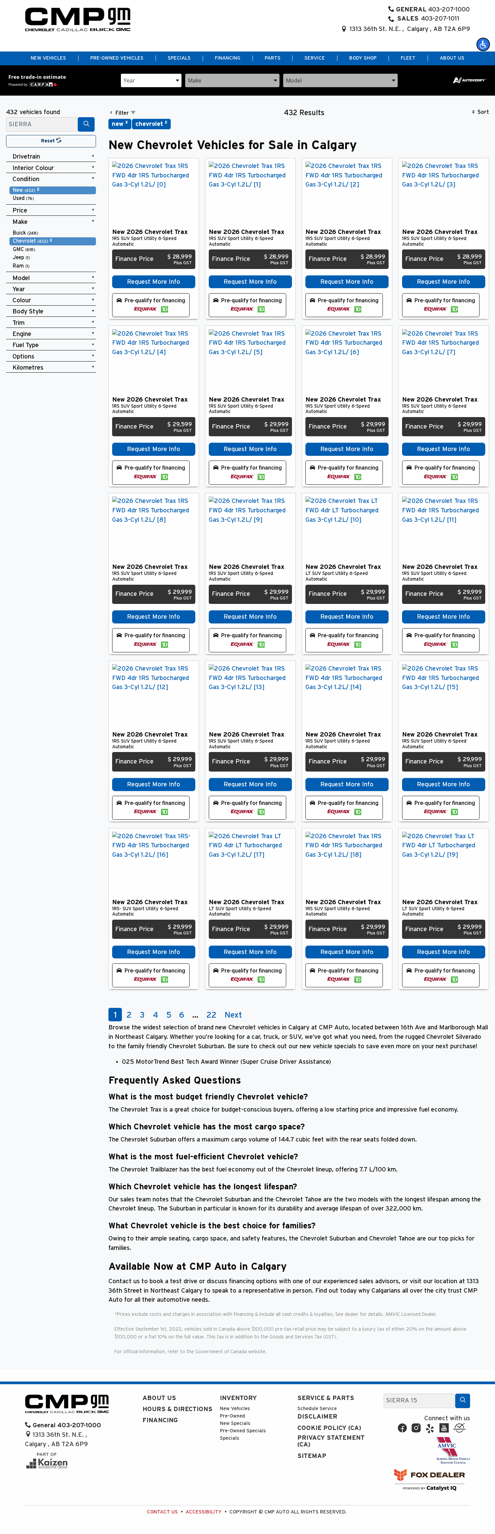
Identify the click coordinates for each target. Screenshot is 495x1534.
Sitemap (311, 1456)
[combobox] (151, 80)
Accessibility (204, 1511)
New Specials (235, 1423)
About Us (159, 1398)
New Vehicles (235, 1408)
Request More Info (153, 282)
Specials (229, 1438)
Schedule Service (317, 1408)
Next (233, 1015)
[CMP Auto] (78, 19)
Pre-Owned (232, 1416)
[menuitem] (52, 190)
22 (211, 1015)
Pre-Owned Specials (243, 1430)
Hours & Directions (177, 1409)
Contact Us (162, 1511)
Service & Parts (325, 1398)
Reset (48, 140)
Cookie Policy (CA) (329, 1428)
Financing (160, 1420)
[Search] (86, 124)
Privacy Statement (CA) (331, 1441)
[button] (483, 44)
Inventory (238, 1398)
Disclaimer (317, 1416)
